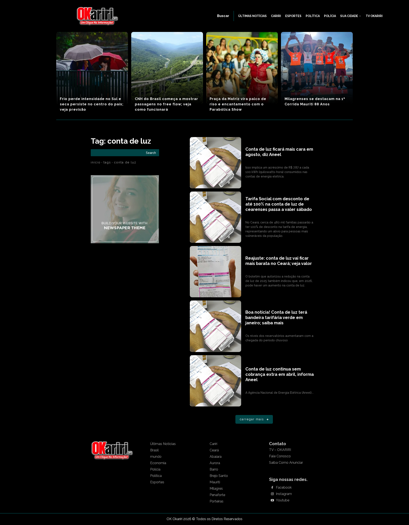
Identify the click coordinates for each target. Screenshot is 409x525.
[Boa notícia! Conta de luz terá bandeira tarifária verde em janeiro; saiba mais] (215, 326)
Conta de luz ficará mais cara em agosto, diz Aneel (279, 152)
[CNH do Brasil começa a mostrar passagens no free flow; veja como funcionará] (167, 68)
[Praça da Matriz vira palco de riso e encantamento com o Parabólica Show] (242, 68)
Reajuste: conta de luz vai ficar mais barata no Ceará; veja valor (278, 261)
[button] (223, 16)
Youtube (282, 500)
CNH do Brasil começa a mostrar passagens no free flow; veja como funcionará (166, 104)
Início (96, 162)
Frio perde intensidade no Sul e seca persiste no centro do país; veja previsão (91, 104)
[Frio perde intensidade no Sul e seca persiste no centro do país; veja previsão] (92, 68)
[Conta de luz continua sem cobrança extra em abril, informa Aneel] (215, 380)
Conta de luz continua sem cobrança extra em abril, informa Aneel (279, 374)
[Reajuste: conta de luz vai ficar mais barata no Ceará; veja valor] (215, 271)
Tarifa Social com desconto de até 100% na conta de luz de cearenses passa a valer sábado (278, 204)
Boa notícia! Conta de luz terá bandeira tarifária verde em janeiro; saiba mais (276, 317)
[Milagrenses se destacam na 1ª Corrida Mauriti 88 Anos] (317, 68)
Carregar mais (252, 419)
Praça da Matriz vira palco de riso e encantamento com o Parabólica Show (238, 104)
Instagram (284, 494)
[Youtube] (272, 500)
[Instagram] (272, 494)
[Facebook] (272, 488)
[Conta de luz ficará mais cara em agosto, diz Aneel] (215, 162)
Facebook (284, 487)
